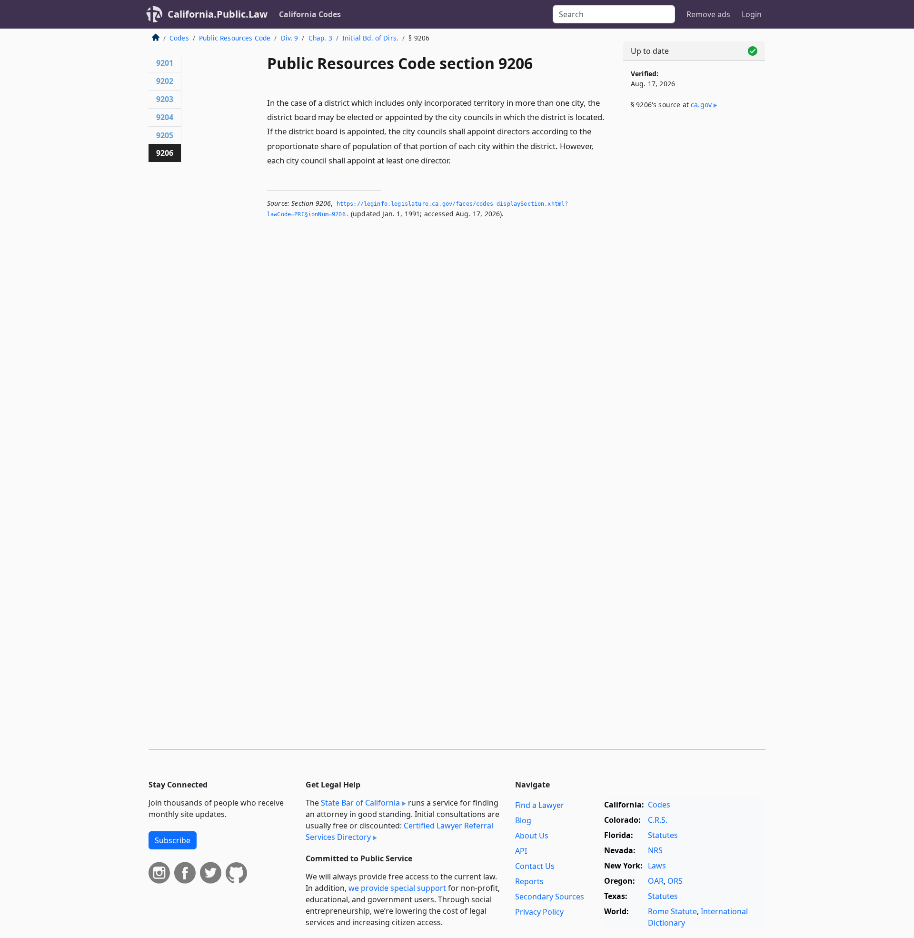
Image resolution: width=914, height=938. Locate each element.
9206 (164, 153)
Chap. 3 (320, 37)
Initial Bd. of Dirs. (370, 37)
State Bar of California (360, 802)
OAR (656, 881)
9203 (164, 99)
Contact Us (535, 866)
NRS (655, 850)
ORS (675, 881)
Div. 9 (289, 37)
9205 (164, 135)
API (521, 851)
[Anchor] (456, 160)
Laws (657, 865)
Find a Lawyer (539, 805)
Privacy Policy (539, 912)
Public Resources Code (234, 37)
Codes (179, 37)
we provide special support (397, 888)
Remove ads (708, 14)
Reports (529, 881)
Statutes (663, 835)
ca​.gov (701, 104)
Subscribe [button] (172, 840)
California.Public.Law (218, 14)
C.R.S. (657, 820)
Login (752, 14)
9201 (164, 63)
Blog (523, 820)
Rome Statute (672, 911)
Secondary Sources (549, 896)
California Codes (310, 14)
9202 (164, 81)
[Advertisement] (694, 275)
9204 (164, 117)
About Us (531, 835)
